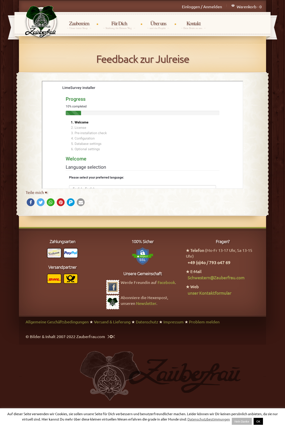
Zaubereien (79, 25)
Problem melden (204, 321)
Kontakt (193, 25)
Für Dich (119, 25)
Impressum (173, 321)
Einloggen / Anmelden (202, 6)
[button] (31, 202)
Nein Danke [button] (241, 421)
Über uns (158, 25)
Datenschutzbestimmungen (208, 419)
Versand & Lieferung (112, 321)
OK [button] (258, 421)
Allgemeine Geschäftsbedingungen (57, 321)
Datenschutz (147, 321)
